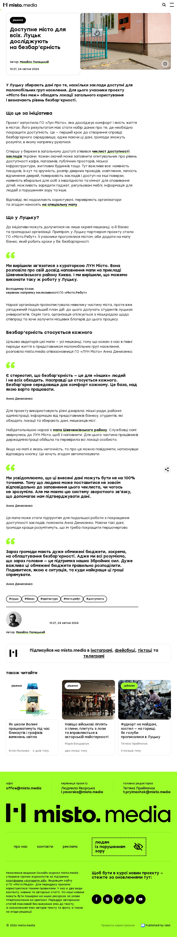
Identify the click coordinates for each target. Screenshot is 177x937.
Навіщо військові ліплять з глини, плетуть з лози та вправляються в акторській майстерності (86, 730)
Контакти (45, 847)
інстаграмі (101, 650)
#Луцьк (14, 599)
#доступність (95, 599)
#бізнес (30, 599)
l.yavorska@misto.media (82, 792)
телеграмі (93, 656)
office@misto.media (23, 788)
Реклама (70, 847)
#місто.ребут (72, 599)
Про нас (20, 847)
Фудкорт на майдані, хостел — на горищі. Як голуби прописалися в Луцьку (140, 730)
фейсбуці (125, 650)
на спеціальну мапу (59, 205)
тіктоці (145, 650)
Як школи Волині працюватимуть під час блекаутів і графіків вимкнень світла (29, 730)
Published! (153, 925)
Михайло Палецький (34, 62)
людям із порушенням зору (110, 847)
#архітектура (49, 599)
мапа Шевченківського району (80, 430)
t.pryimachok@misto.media (146, 792)
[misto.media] (88, 812)
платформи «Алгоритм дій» (26, 880)
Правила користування (118, 925)
